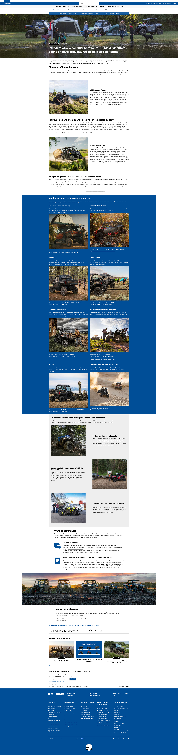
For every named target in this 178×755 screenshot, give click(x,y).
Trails (72, 625)
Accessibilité (93, 738)
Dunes (69, 625)
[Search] (98, 3)
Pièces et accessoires (77, 6)
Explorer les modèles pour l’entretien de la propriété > (62, 356)
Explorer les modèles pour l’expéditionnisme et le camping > (63, 252)
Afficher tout (52, 665)
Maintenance (90, 625)
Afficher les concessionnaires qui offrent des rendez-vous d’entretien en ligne (69, 686)
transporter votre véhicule (57, 477)
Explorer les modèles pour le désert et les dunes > (102, 409)
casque (112, 443)
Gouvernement (34, 1)
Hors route (7, 1)
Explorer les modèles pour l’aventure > (58, 304)
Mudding (77, 625)
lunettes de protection (103, 443)
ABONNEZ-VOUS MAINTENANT (71, 694)
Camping (64, 625)
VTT (86, 122)
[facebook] (113, 738)
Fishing (60, 625)
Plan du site (60, 738)
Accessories (83, 625)
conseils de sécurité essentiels (75, 549)
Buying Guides (56, 9)
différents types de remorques (75, 478)
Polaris (2, 1)
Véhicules (58, 6)
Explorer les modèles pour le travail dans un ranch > (102, 359)
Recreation (96, 625)
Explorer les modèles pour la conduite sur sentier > (102, 251)
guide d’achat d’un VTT (87, 132)
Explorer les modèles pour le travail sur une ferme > (102, 356)
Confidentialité (67, 738)
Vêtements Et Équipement (91, 6)
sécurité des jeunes (93, 552)
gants (93, 443)
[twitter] (123, 738)
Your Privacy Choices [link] (76, 738)
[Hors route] (7, 3)
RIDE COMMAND (107, 565)
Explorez (101, 6)
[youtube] (128, 738)
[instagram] (118, 738)
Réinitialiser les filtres (124, 686)
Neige (12, 1)
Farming (51, 625)
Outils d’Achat (66, 6)
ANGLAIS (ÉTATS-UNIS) (120, 693)
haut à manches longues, (110, 441)
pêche (105, 304)
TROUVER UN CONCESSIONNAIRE (94, 694)
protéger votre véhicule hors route (107, 509)
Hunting (55, 625)
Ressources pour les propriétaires (114, 6)
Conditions (86, 738)
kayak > (111, 304)
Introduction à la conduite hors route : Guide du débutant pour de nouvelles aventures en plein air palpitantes (87, 9)
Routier (16, 1)
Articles (50, 9)
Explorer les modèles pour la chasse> (58, 411)
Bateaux (21, 1)
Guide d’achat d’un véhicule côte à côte (95, 191)
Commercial (26, 1)
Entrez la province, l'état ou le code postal (60, 676)
